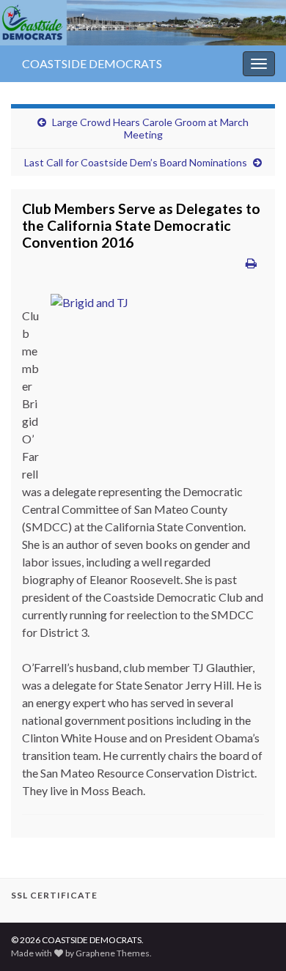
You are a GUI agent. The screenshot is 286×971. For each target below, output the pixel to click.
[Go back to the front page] (143, 22)
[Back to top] (253, 938)
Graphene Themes (113, 953)
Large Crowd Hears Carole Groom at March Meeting (150, 128)
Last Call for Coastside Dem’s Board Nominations (135, 162)
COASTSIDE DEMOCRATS (92, 63)
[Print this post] (251, 263)
